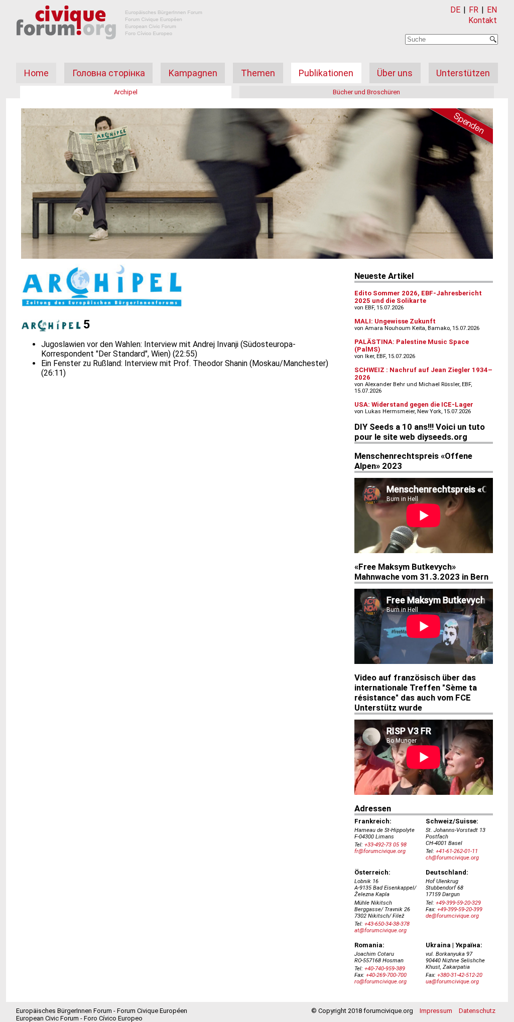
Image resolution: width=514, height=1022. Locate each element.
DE (455, 10)
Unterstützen (463, 73)
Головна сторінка (108, 73)
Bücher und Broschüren (366, 92)
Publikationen (326, 73)
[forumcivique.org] (109, 47)
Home (36, 73)
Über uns (395, 73)
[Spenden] (458, 127)
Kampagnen (193, 73)
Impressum (436, 1010)
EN (492, 10)
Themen (258, 73)
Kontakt (482, 20)
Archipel (126, 92)
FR (473, 10)
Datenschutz (477, 1010)
